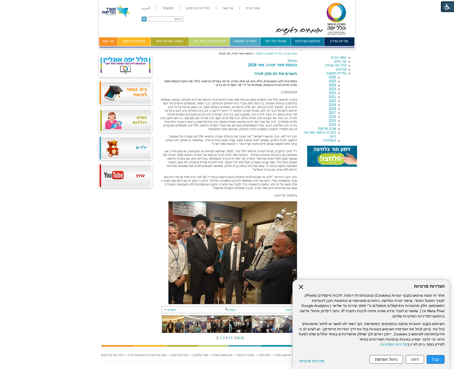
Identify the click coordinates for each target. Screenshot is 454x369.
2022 (332, 93)
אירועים (341, 69)
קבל (435, 359)
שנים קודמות (327, 128)
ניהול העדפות (386, 359)
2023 (332, 89)
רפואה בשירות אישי (169, 41)
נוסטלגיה (329, 140)
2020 (332, 101)
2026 (332, 77)
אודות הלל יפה (275, 41)
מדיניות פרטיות (311, 361)
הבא (289, 310)
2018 (332, 109)
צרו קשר (108, 41)
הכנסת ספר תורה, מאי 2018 (272, 65)
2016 (332, 117)
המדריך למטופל (245, 41)
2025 (332, 81)
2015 (332, 121)
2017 (332, 113)
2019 (332, 105)
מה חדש (340, 61)
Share (292, 61)
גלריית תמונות (336, 73)
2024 (332, 85)
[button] (144, 19)
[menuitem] (253, 8)
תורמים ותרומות (134, 41)
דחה (415, 359)
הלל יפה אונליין (336, 65)
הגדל (232, 310)
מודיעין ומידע (339, 41)
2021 (332, 97)
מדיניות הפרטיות (394, 344)
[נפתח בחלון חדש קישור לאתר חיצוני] (332, 156)
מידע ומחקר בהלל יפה (209, 41)
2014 (332, 125)
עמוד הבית (339, 57)
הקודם (171, 310)
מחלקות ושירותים (307, 41)
